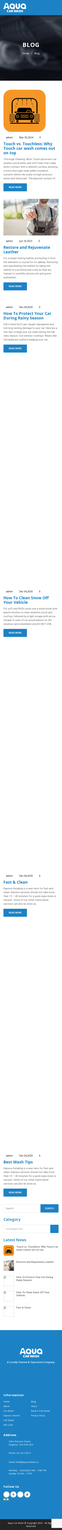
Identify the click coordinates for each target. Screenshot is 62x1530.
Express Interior (11, 1415)
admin (9, 137)
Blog (37, 53)
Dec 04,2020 (26, 307)
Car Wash (8, 1410)
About (6, 1406)
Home (25, 53)
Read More (15, 187)
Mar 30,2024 (26, 137)
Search (49, 1208)
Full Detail (8, 1420)
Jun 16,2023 (25, 241)
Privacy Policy (38, 1415)
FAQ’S (34, 1406)
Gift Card (8, 1424)
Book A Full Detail (40, 1410)
